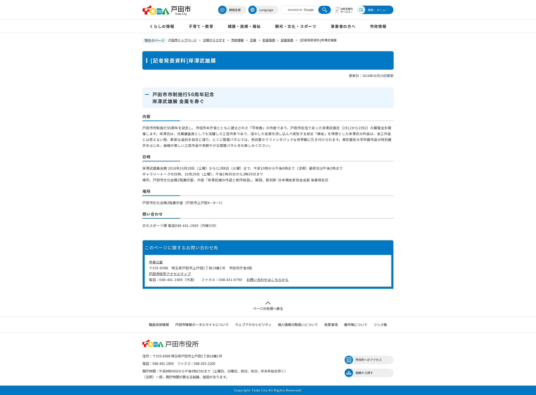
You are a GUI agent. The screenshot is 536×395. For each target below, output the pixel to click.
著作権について (355, 324)
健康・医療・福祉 (244, 26)
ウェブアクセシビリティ (253, 324)
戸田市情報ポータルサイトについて (202, 324)
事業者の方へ (343, 26)
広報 (253, 40)
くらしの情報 (161, 26)
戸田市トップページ (182, 40)
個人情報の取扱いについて (298, 324)
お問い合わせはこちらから (267, 279)
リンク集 (380, 324)
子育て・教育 (201, 26)
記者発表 (269, 40)
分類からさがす (214, 40)
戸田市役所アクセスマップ (170, 273)
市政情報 (378, 26)
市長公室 (156, 262)
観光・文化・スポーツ (296, 26)
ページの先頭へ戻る (268, 308)
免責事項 (331, 324)
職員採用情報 (159, 324)
